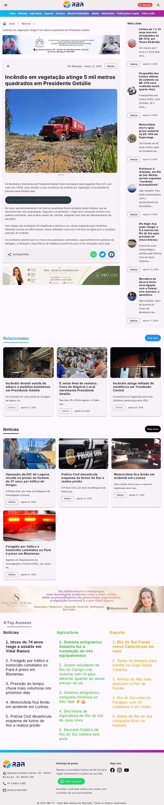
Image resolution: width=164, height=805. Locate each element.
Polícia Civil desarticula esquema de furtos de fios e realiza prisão (82, 478)
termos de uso (68, 792)
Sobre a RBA (149, 13)
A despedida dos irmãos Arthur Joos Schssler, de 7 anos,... (149, 101)
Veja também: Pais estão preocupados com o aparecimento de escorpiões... (150, 198)
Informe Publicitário (78, 13)
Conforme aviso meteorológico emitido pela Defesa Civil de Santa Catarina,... (150, 253)
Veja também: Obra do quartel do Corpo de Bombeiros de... (150, 306)
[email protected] (17, 790)
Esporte (49, 13)
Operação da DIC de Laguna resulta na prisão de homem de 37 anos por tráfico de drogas (27, 480)
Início (13, 13)
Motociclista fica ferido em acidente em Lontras (134, 476)
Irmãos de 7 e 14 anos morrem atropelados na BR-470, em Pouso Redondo (150, 36)
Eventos (60, 13)
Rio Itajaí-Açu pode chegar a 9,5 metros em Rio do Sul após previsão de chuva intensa (149, 231)
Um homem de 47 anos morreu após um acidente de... (149, 147)
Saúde (95, 13)
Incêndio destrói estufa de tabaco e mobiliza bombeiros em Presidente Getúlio (28, 387)
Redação (77, 66)
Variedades (108, 13)
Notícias (22, 13)
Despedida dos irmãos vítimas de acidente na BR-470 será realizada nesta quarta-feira (149, 81)
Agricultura (36, 13)
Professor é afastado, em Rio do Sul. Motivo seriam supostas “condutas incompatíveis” (150, 176)
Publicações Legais (128, 13)
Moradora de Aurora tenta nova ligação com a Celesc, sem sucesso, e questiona (149, 286)
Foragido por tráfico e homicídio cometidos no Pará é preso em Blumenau (28, 550)
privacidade (85, 792)
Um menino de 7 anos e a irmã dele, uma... (149, 52)
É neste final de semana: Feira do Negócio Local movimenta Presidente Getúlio (78, 389)
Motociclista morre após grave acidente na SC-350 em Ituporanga (149, 131)
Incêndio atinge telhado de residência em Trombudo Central (133, 387)
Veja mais (152, 338)
